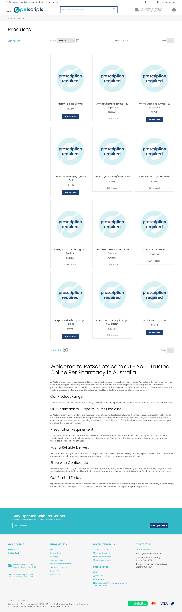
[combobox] (88, 9)
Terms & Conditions (58, 567)
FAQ (52, 549)
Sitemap (24, 600)
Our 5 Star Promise (103, 557)
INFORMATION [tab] (58, 544)
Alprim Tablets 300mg (70, 103)
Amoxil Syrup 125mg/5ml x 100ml (112, 176)
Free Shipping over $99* (24, 566)
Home (10, 18)
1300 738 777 (144, 549)
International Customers (61, 564)
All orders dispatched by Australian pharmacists (23, 575)
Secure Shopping (102, 553)
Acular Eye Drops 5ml (154, 320)
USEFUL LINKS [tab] (101, 567)
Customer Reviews (103, 560)
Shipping (54, 557)
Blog (97, 572)
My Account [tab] (16, 544)
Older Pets (99, 579)
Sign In (150, 2)
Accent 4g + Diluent (154, 249)
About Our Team (102, 549)
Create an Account (168, 2)
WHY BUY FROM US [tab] (104, 544)
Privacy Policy (56, 571)
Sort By (53, 41)
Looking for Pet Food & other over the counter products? (110, 584)
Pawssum (99, 576)
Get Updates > (159, 525)
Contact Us (55, 574)
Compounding (56, 560)
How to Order (56, 553)
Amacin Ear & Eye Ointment (154, 176)
